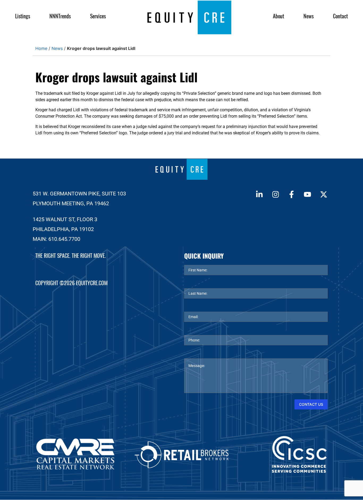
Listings (22, 16)
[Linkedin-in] (259, 194)
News (308, 16)
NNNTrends (60, 16)
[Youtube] (307, 194)
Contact (340, 16)
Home (41, 48)
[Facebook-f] (291, 194)
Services (98, 16)
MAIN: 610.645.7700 (56, 239)
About (278, 16)
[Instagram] (275, 194)
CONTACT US (311, 404)
